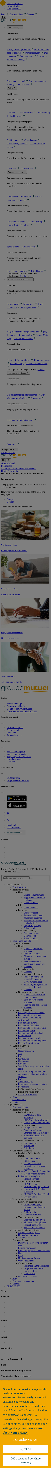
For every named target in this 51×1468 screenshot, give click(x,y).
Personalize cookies (25, 1439)
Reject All (25, 1449)
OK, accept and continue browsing (25, 1460)
